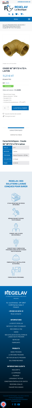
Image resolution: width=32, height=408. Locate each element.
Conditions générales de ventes (16, 381)
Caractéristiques (16, 130)
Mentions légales (16, 384)
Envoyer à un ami (10, 116)
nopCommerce (19, 397)
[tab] (16, 130)
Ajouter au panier (20, 108)
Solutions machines (16, 360)
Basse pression (16, 352)
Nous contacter (16, 314)
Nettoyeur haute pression (16, 357)
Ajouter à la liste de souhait (13, 114)
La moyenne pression (16, 355)
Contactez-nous (16, 135)
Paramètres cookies (16, 387)
